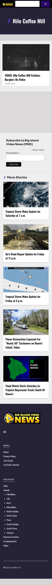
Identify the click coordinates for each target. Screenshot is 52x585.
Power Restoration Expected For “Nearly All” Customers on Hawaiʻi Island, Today (24, 343)
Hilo (8, 499)
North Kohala (12, 511)
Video (5, 545)
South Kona (12, 528)
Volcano (10, 533)
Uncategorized (9, 541)
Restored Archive (11, 537)
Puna (9, 520)
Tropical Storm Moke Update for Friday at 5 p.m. (23, 298)
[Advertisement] (26, 111)
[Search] (45, 4)
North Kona (12, 516)
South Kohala (12, 524)
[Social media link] (4, 432)
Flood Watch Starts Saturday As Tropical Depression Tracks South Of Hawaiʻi (25, 390)
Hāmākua (11, 494)
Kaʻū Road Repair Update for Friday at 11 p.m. (25, 256)
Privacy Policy (9, 456)
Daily (5, 486)
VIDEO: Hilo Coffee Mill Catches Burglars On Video (22, 77)
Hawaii (6, 490)
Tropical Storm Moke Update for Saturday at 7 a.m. (23, 213)
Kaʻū (9, 503)
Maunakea (11, 507)
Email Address (13, 153)
